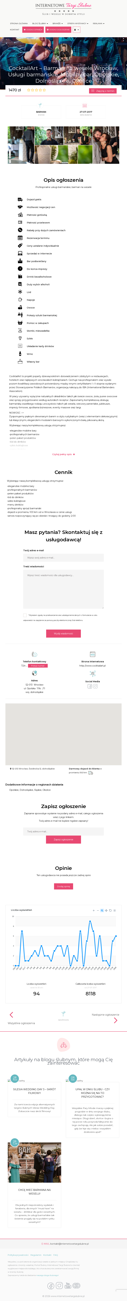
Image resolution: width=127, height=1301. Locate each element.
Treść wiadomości (33, 566)
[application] (63, 941)
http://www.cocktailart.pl (92, 665)
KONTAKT (14, 29)
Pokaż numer (38, 665)
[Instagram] (59, 1286)
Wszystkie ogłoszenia (21, 1023)
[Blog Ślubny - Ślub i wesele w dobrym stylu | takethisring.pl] (76, 1286)
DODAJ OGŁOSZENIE (59, 29)
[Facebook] (51, 1286)
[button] (76, 30)
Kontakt (47, 1255)
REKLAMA (98, 23)
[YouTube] (68, 1286)
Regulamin (36, 1255)
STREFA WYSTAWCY (77, 23)
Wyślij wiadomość (63, 633)
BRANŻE (57, 23)
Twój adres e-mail (33, 550)
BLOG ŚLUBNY (39, 23)
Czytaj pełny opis (62, 454)
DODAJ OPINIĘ (33, 29)
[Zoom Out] (98, 910)
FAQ (55, 1255)
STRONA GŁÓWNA (19, 23)
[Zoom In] (94, 910)
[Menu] (115, 910)
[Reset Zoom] (110, 910)
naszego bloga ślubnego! (47, 1275)
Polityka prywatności (18, 1255)
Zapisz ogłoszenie (63, 839)
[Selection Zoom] (102, 910)
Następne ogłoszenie (105, 1014)
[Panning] (106, 910)
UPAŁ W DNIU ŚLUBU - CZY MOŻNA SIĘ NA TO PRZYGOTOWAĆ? (92, 1093)
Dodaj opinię (63, 886)
